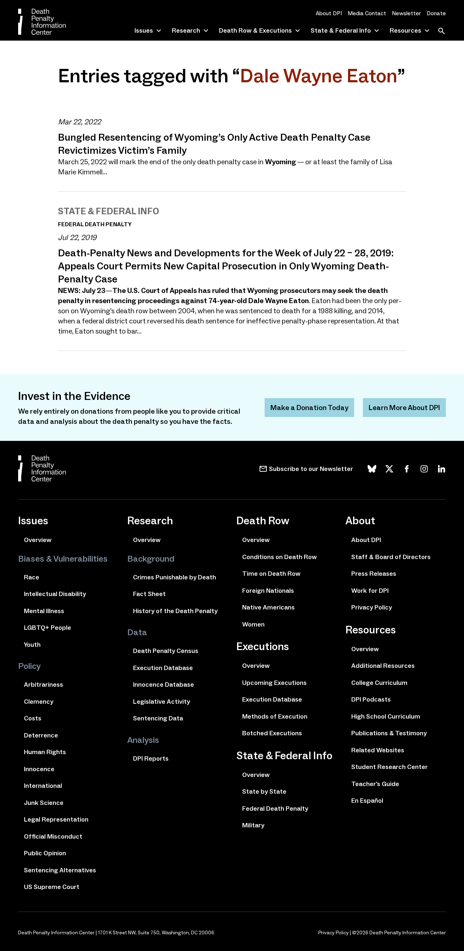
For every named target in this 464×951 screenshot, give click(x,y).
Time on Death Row (271, 574)
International (43, 786)
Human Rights (45, 752)
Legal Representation (56, 819)
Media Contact (367, 13)
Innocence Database (163, 685)
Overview (37, 540)
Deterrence (41, 735)
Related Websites (377, 750)
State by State (264, 791)
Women (253, 624)
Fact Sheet (149, 594)
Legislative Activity (161, 702)
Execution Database (163, 668)
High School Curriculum (385, 716)
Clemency (38, 702)
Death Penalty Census (165, 651)
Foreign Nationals (268, 591)
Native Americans (268, 607)
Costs (32, 718)
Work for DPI (370, 591)
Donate (436, 13)
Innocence (39, 769)
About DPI (329, 13)
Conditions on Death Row (279, 557)
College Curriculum (379, 683)
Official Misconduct (53, 836)
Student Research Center (389, 767)
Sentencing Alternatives (60, 870)
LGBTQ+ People (47, 628)
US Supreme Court (51, 887)
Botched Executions (272, 733)
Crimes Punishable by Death (174, 577)
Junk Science (43, 803)
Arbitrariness (43, 685)
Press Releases (373, 574)
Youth (32, 645)
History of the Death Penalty (175, 611)
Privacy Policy (371, 607)
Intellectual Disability (55, 594)
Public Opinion (45, 853)
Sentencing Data (158, 718)
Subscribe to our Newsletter (311, 469)
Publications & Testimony (389, 733)
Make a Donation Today (309, 407)
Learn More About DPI (404, 407)
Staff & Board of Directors (391, 557)
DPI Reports (151, 758)
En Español (367, 801)
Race (31, 577)
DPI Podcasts (371, 699)
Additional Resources (383, 666)
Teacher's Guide (375, 784)
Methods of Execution (274, 716)
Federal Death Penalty (275, 809)
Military (253, 825)
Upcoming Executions (274, 683)
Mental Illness (44, 611)
